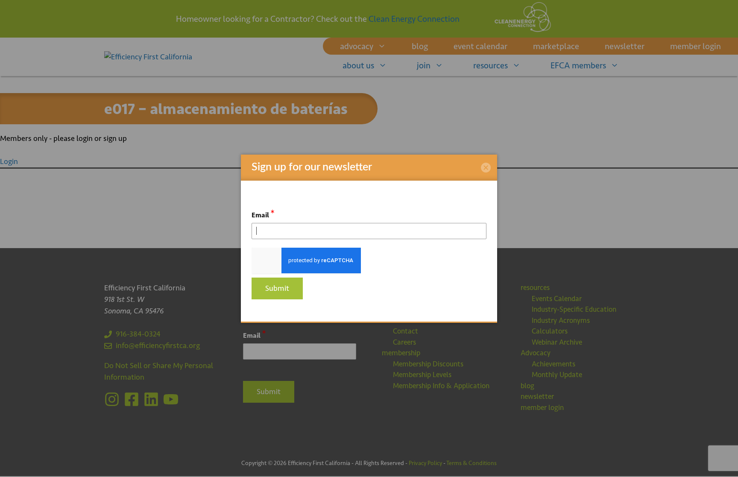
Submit (277, 288)
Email (263, 214)
